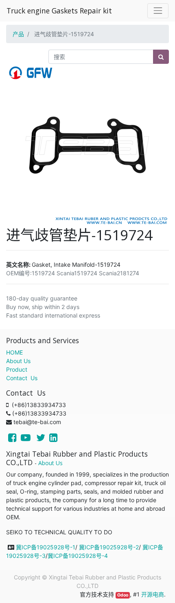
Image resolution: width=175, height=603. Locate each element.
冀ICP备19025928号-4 (78, 555)
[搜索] (161, 57)
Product (16, 369)
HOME (14, 352)
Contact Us (21, 377)
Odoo (122, 595)
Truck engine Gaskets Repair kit (59, 10)
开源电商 (152, 594)
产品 (18, 33)
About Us (18, 360)
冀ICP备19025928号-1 (45, 547)
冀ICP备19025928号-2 (109, 547)
